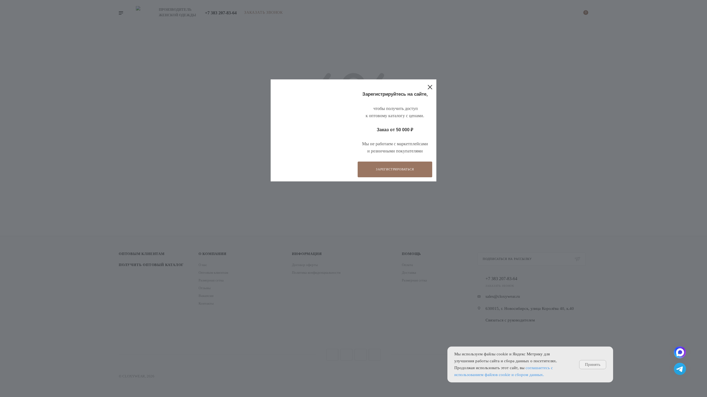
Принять (592, 364)
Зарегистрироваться (395, 169)
